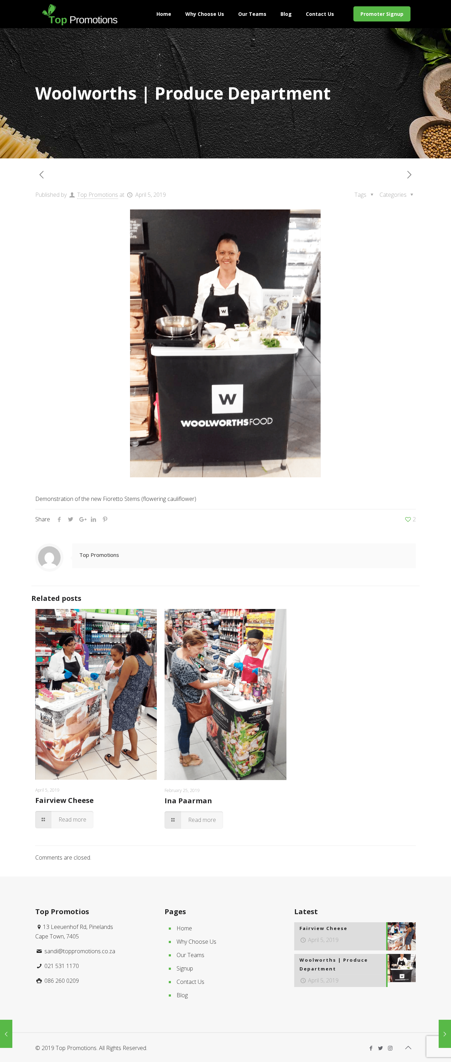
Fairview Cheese (64, 800)
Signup (185, 968)
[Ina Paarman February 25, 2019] (6, 1034)
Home (184, 928)
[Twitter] (380, 1047)
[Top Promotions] (79, 14)
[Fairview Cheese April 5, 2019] (445, 1034)
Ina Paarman (188, 800)
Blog (182, 995)
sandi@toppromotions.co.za (79, 951)
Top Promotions (97, 195)
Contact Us (190, 982)
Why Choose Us (196, 941)
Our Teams (190, 955)
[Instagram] (390, 1047)
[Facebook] (371, 1047)
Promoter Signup (381, 14)
